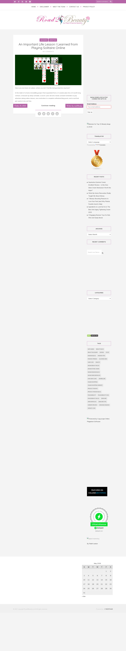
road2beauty (92, 395)
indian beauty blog (93, 365)
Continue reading (48, 105)
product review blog (94, 391)
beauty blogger (92, 352)
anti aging (91, 349)
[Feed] (22, 1)
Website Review (92, 405)
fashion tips (101, 355)
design (102, 352)
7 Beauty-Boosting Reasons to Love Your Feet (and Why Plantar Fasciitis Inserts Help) (99, 201)
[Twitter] (15, 1)
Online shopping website (95, 385)
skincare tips (102, 401)
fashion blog (92, 355)
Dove (107, 352)
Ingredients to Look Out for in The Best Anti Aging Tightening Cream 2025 (99, 209)
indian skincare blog (94, 375)
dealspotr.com (99, 531)
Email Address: (92, 104)
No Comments (48, 51)
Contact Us (74, 7)
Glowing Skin (103, 359)
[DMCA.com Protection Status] (92, 336)
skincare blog (92, 401)
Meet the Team (59, 7)
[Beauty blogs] (97, 169)
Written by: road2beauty (74, 105)
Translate (102, 145)
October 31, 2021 (20, 105)
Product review (92, 388)
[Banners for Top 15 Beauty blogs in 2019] (99, 127)
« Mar (84, 596)
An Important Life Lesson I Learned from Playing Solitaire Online (48, 46)
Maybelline (102, 378)
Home (33, 7)
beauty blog (100, 349)
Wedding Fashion (104, 405)
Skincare (103, 398)
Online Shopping (92, 382)
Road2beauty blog (93, 398)
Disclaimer (44, 7)
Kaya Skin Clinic (92, 378)
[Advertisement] (101, 63)
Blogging (44, 40)
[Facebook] (18, 1)
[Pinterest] (26, 1)
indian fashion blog (94, 372)
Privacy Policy (89, 7)
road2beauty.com (103, 395)
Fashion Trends (92, 359)
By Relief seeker (92, 544)
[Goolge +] (30, 1)
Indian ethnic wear (93, 368)
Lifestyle (53, 40)
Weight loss (91, 408)
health (98, 362)
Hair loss (90, 362)
